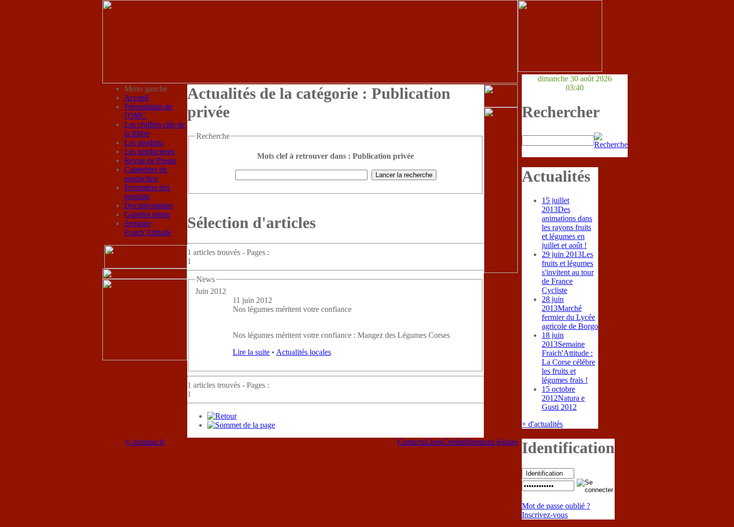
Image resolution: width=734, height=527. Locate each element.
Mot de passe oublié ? (556, 506)
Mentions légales (491, 442)
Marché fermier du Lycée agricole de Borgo (570, 312)
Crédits (453, 442)
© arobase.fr (144, 442)
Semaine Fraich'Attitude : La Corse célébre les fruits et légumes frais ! (568, 357)
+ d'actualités (542, 424)
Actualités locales (303, 352)
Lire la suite (251, 352)
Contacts (411, 442)
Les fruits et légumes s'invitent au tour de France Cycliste (568, 272)
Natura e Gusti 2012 (563, 398)
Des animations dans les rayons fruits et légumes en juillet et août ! (567, 223)
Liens (433, 442)
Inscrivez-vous (545, 515)
